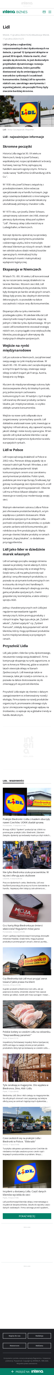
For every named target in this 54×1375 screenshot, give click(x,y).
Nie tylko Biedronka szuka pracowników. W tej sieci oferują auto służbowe (26, 874)
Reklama (39, 1345)
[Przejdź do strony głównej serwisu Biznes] (21, 12)
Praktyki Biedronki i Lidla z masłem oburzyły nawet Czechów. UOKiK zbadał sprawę (26, 820)
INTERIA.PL (37, 1361)
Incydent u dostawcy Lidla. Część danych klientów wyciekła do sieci (24, 1193)
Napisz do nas (14, 1336)
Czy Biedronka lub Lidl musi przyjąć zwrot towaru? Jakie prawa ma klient (25, 980)
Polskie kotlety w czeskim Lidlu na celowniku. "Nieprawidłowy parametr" (27, 1033)
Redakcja (39, 1336)
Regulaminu (37, 1358)
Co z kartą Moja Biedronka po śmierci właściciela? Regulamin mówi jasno (23, 927)
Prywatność (18, 1361)
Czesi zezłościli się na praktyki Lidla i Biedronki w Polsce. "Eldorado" (22, 1140)
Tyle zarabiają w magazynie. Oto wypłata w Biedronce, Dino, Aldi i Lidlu (25, 1086)
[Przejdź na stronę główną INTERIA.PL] (9, 11)
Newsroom (14, 1345)
